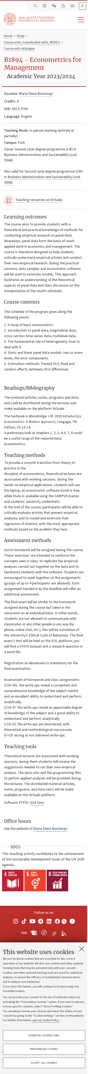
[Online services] (54, 6)
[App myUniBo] (34, 932)
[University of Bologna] (29, 19)
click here (37, 802)
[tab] (82, 6)
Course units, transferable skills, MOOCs (32, 42)
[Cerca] (35, 6)
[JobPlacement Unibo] (54, 932)
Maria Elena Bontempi (36, 93)
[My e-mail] (72, 6)
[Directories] (44, 6)
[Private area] (63, 6)
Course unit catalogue (19, 48)
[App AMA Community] (64, 932)
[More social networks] (72, 921)
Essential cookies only (44, 1035)
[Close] (81, 948)
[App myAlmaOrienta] (44, 932)
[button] (71, 19)
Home (8, 36)
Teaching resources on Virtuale (38, 199)
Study (21, 36)
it (82, 6)
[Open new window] (16, 921)
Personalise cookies (44, 1049)
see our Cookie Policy (45, 1020)
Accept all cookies (44, 1063)
